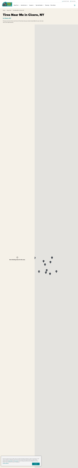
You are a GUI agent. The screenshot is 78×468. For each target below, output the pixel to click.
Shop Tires (9, 10)
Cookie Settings (6, 463)
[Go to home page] (7, 4)
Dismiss (35, 463)
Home (4, 10)
